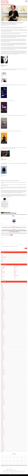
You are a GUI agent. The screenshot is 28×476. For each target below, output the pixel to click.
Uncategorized (2, 279)
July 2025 (2, 300)
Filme (5, 212)
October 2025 (2, 296)
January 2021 (2, 368)
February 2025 (2, 306)
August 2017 (2, 420)
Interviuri (15, 271)
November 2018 (3, 401)
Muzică (1, 275)
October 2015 (2, 448)
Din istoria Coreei (3, 258)
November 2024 (3, 310)
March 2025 (2, 305)
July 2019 (2, 391)
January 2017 (2, 429)
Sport (14, 276)
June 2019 (2, 392)
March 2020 (2, 381)
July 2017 (2, 421)
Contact (1, 255)
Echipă (1, 259)
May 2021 (2, 363)
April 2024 (2, 319)
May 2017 (2, 424)
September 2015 (3, 449)
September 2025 (3, 297)
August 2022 (2, 344)
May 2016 (2, 439)
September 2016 (3, 434)
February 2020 (2, 382)
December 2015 (2, 445)
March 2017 (2, 426)
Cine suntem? (2, 254)
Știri (9, 212)
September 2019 (3, 388)
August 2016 (2, 435)
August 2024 (2, 314)
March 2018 (2, 411)
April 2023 (2, 334)
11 (25, 459)
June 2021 (2, 362)
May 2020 (2, 378)
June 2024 (2, 316)
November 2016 (3, 431)
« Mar (1, 466)
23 (17, 462)
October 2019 (2, 387)
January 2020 (2, 383)
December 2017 (2, 415)
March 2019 (2, 396)
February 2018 (2, 412)
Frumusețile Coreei (3, 271)
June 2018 (2, 407)
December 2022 (2, 339)
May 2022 (2, 348)
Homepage (2, 260)
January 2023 (2, 338)
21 (10, 462)
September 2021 (3, 358)
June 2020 (2, 377)
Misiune (15, 274)
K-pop (1, 274)
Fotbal (1, 270)
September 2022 (3, 343)
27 (6, 464)
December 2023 (2, 324)
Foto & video (15, 270)
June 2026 (2, 286)
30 (17, 464)
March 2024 (2, 320)
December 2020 (2, 369)
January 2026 (2, 292)
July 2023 (2, 330)
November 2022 (3, 340)
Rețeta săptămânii (16, 275)
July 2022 (2, 345)
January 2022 (2, 353)
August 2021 (2, 359)
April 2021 (2, 364)
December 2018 (2, 400)
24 (21, 462)
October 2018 (2, 402)
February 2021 (2, 367)
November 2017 (3, 416)
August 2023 (2, 329)
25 (25, 462)
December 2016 (2, 430)
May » (3, 466)
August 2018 (2, 405)
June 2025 (2, 301)
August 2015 (2, 450)
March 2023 (2, 335)
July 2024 (2, 315)
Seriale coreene (2, 276)
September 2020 (3, 373)
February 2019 (2, 397)
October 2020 (2, 372)
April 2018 (2, 410)
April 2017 (2, 425)
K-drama (7, 212)
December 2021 (2, 354)
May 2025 (2, 302)
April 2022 (2, 349)
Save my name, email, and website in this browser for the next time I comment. (10, 246)
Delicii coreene (15, 266)
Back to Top (13, 473)
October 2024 (2, 311)
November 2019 (3, 386)
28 (10, 464)
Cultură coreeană (3, 266)
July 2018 (2, 406)
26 (2, 464)
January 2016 (2, 444)
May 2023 (2, 333)
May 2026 (2, 287)
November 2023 (3, 325)
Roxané (2, 25)
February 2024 (2, 321)
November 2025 (3, 295)
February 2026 (2, 291)
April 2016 (2, 440)
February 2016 (2, 443)
